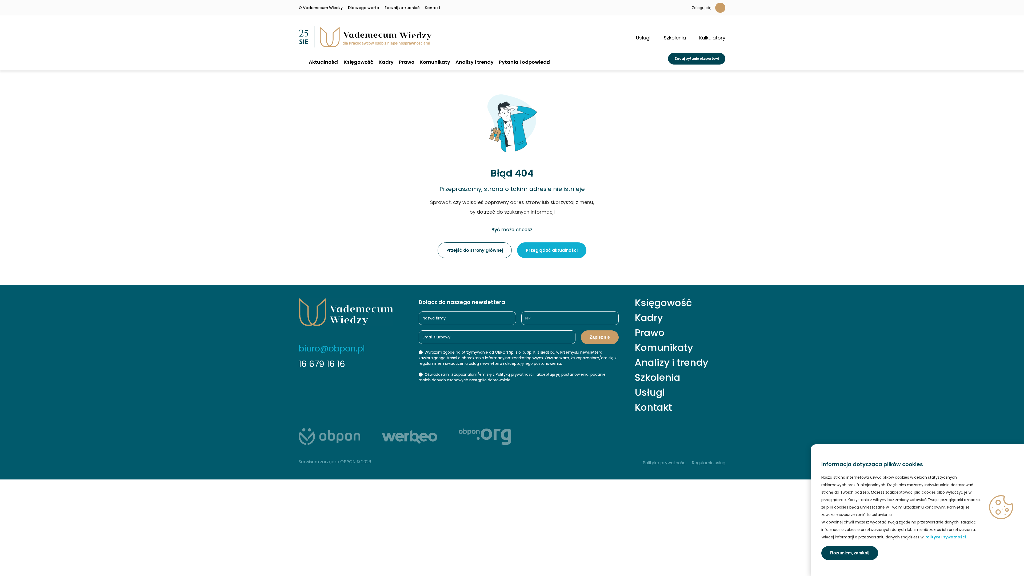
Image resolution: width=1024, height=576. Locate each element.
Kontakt (432, 8)
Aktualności (323, 62)
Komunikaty (435, 62)
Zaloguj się (701, 7)
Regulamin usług (708, 463)
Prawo (406, 62)
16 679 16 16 (322, 364)
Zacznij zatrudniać (402, 8)
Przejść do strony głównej (474, 250)
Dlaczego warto (363, 8)
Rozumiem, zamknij (849, 553)
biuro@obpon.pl (332, 348)
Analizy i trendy (474, 62)
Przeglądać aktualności (552, 250)
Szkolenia (657, 377)
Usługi (650, 392)
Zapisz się (600, 337)
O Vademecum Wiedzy (321, 8)
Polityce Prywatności (945, 537)
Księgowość (358, 62)
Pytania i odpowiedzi (524, 62)
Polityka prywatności (664, 463)
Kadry (386, 62)
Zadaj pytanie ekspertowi (697, 58)
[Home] (301, 62)
